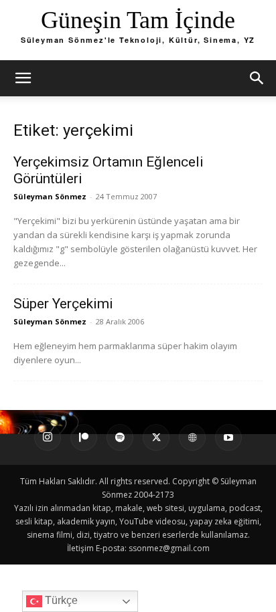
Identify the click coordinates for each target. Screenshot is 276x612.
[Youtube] (228, 437)
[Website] (192, 437)
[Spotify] (120, 437)
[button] (22, 78)
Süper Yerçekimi (63, 304)
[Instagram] (47, 437)
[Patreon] (83, 437)
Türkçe (60, 600)
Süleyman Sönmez (49, 196)
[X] (156, 437)
